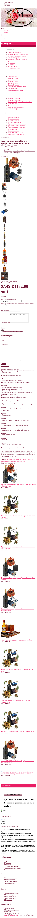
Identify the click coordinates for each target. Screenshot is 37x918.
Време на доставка (5, 310)
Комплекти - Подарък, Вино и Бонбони (20, 102)
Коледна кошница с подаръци (17, 56)
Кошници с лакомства (14, 98)
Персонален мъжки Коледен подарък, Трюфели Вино (17, 731)
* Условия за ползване (11, 866)
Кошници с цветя (13, 81)
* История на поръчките (11, 910)
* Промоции (8, 900)
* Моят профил (9, 908)
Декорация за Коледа (14, 52)
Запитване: (4, 348)
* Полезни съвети (9, 880)
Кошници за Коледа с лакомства (18, 54)
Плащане (7, 6)
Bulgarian (6, 30)
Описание (5, 366)
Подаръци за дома (13, 117)
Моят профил (8, 2)
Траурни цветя (12, 66)
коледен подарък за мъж (14, 459)
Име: (3, 340)
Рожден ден (11, 61)
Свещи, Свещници (13, 131)
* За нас (6, 861)
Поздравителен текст (5, 322)
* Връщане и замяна (10, 881)
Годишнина (11, 63)
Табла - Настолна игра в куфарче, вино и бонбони (16, 640)
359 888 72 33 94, (6, 817)
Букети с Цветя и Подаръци (16, 127)
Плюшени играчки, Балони (16, 134)
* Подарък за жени (10, 896)
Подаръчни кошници (14, 122)
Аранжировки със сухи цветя (17, 86)
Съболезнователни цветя (15, 90)
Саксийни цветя (12, 88)
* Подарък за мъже (10, 898)
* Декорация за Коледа (11, 893)
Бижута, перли (12, 129)
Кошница (7, 4)
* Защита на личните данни (12, 868)
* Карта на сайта (9, 883)
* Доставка (7, 863)
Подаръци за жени (13, 119)
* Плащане (7, 864)
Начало (6, 149)
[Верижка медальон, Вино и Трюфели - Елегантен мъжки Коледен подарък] (14, 182)
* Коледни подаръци (10, 895)
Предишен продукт (5, 137)
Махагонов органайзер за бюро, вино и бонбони (16, 774)
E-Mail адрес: (5, 344)
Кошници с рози (13, 78)
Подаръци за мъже (13, 120)
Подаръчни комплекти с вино (17, 124)
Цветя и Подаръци (13, 85)
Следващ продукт (4, 156)
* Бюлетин (7, 913)
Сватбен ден (11, 64)
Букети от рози (12, 76)
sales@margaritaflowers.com (9, 826)
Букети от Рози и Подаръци (16, 126)
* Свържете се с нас (10, 878)
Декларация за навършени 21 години (8, 299)
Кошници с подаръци (14, 100)
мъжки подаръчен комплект (16, 461)
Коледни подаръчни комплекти (17, 59)
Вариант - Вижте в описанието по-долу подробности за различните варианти (17, 303)
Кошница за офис (13, 109)
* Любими (7, 911)
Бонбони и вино (13, 103)
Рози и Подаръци (13, 83)
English (2, 28)
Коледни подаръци (13, 58)
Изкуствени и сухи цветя (15, 132)
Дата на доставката (5, 306)
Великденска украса (14, 68)
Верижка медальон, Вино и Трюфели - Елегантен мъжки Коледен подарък (19, 151)
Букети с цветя (12, 80)
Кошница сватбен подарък (16, 107)
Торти (9, 105)
